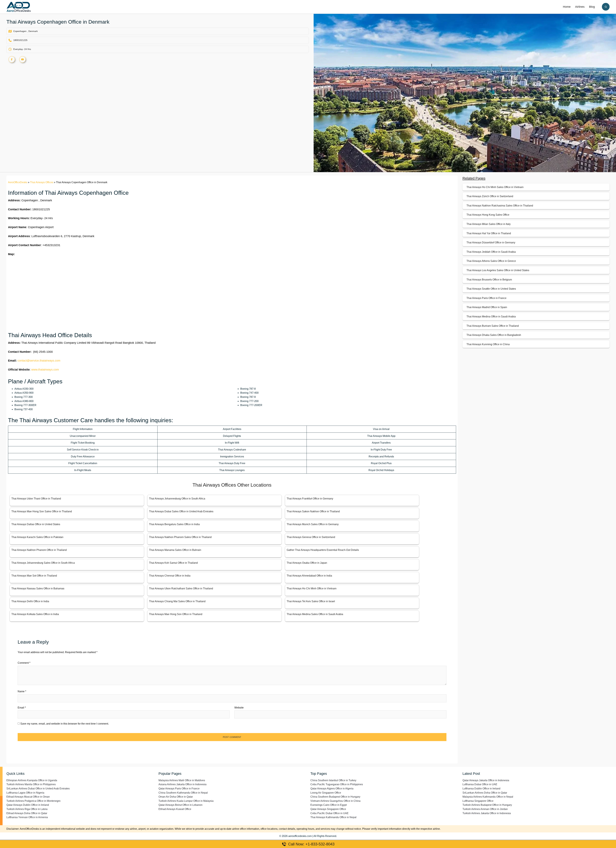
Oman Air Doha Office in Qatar (175, 796)
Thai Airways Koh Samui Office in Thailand (173, 562)
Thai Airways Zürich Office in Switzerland (489, 196)
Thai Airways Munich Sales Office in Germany (313, 524)
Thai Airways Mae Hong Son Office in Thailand (175, 614)
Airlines (580, 6)
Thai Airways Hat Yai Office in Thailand (488, 233)
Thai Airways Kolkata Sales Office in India (35, 614)
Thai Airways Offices (41, 182)
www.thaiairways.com (45, 369)
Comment (24, 662)
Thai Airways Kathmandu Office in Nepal (333, 817)
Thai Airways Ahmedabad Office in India (309, 575)
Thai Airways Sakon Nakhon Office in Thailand (313, 511)
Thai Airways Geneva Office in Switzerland (311, 537)
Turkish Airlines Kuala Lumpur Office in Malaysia (186, 801)
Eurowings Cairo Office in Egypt (328, 805)
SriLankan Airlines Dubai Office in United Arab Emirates (38, 788)
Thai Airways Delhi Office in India (30, 601)
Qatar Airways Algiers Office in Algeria (331, 788)
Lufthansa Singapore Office (477, 801)
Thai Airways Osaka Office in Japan (307, 562)
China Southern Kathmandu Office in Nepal (183, 792)
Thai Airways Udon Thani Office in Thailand (36, 498)
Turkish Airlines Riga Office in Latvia (26, 809)
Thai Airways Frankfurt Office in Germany (310, 498)
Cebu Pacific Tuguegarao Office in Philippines (336, 784)
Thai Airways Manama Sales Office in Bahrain (175, 550)
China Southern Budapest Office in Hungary (335, 796)
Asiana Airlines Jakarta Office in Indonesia (182, 784)
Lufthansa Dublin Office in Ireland (481, 788)
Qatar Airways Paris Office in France (179, 788)
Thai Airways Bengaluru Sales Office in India (174, 524)
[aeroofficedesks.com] (18, 6)
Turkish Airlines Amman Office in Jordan (485, 809)
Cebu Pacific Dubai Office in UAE (329, 813)
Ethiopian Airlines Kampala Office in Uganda (31, 780)
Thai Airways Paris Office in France (486, 298)
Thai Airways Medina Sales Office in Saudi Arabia (315, 614)
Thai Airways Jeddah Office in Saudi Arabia (491, 251)
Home (567, 6)
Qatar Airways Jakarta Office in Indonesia (485, 780)
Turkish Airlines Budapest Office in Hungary (487, 805)
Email (22, 707)
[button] (606, 7)
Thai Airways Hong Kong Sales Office (487, 214)
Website (239, 707)
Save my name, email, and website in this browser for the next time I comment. (64, 723)
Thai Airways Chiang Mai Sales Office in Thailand (177, 601)
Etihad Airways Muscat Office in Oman (28, 796)
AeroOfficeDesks (17, 182)
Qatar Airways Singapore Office (328, 809)
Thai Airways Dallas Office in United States (35, 524)
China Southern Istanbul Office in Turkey (333, 780)
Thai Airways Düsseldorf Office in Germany (490, 242)
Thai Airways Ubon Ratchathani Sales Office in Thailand (181, 588)
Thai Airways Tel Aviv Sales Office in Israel (311, 601)
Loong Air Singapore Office (325, 792)
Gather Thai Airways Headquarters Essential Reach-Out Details (323, 550)
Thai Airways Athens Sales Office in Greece (491, 261)
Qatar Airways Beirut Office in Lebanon (180, 805)
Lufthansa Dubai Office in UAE (479, 784)
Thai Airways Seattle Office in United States (491, 288)
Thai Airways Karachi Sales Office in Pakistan (37, 537)
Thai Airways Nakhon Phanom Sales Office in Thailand (180, 537)
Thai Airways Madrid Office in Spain (486, 307)
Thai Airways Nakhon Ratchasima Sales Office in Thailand (499, 205)
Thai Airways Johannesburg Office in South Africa (177, 498)
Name (22, 691)
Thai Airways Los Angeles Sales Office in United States (497, 270)
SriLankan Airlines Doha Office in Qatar (484, 792)
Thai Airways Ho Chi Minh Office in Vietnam (311, 588)
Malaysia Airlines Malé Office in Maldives (181, 780)
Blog (592, 6)
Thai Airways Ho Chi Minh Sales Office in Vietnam (494, 187)
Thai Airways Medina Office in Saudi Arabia (491, 316)
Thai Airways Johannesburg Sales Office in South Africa (43, 562)
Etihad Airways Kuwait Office (174, 809)
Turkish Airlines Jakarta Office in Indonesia (486, 813)
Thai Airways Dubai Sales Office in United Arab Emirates (181, 511)
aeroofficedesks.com (300, 836)
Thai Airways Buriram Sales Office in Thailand (492, 325)
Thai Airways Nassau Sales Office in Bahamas (37, 588)
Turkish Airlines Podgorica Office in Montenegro (33, 801)
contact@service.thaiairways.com (38, 360)
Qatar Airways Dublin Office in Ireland (27, 805)
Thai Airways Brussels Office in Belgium (489, 279)
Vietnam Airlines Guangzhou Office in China (335, 801)
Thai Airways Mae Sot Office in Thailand (34, 575)
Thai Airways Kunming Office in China (488, 344)
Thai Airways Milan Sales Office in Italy (488, 224)
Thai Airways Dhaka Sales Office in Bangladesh (493, 335)
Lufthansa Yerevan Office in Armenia (27, 817)
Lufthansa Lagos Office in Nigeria (25, 792)
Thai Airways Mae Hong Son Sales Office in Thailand (41, 511)
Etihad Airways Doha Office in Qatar (26, 813)
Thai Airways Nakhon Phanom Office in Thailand (39, 550)
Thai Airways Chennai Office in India (169, 575)
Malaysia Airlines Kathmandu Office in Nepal (487, 796)
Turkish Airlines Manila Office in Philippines (31, 784)
